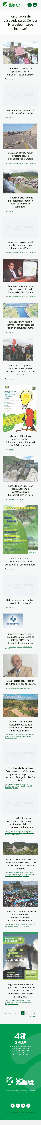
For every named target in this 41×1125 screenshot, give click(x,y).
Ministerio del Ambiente (12, 1002)
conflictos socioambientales (13, 833)
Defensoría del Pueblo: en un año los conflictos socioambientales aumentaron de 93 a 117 (20, 916)
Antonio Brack (25, 688)
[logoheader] (11, 3)
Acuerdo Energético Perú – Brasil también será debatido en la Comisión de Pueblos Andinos (20, 864)
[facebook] (13, 1106)
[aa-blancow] (20, 1077)
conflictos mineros (21, 924)
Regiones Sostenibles (11, 1004)
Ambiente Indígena (15, 688)
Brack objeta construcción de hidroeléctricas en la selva (20, 682)
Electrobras (12, 647)
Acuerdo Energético (15, 784)
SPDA (18, 1112)
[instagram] (23, 1106)
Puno (16, 788)
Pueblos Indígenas (11, 738)
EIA (10, 1000)
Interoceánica (29, 734)
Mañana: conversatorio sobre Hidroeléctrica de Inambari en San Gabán (20, 288)
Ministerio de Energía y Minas (25, 786)
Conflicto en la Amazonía (23, 831)
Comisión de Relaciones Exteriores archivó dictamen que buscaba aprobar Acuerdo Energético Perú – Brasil (20, 774)
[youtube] (28, 1106)
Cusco (27, 784)
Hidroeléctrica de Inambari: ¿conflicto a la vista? (20, 601)
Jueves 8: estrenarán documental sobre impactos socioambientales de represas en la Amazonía (20, 822)
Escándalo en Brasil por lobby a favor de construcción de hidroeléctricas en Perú (20, 490)
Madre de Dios (10, 736)
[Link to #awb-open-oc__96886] (29, 5)
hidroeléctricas (13, 499)
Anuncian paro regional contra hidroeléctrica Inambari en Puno (20, 245)
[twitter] (18, 1106)
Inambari (11, 79)
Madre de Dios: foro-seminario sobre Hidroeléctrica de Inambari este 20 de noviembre (20, 441)
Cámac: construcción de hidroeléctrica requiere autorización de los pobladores (20, 202)
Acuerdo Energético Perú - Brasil (19, 163)
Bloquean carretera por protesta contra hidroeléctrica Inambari (20, 155)
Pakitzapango (9, 788)
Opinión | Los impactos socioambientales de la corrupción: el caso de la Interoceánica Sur (20, 726)
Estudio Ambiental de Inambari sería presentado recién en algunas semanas (20, 324)
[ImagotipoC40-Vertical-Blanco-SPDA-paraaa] (20, 1033)
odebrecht (27, 736)
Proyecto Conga (26, 1002)
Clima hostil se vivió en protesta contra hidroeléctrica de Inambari (20, 71)
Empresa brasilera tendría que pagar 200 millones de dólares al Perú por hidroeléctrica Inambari (20, 638)
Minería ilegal (19, 736)
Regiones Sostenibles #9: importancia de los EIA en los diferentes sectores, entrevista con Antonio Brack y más (20, 990)
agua (23, 784)
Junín (13, 786)
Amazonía (12, 734)
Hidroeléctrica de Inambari (20, 926)
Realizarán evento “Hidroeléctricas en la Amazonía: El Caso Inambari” (20, 561)
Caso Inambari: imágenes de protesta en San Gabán (20, 111)
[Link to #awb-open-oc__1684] (35, 5)
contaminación (20, 734)
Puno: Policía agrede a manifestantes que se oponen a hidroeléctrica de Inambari (20, 370)
